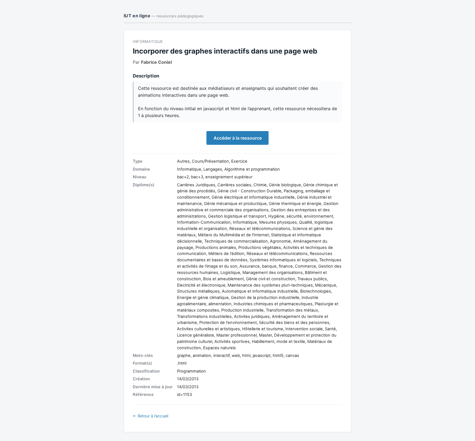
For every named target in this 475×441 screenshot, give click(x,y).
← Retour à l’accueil (150, 416)
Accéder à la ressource (238, 138)
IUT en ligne (163, 15)
